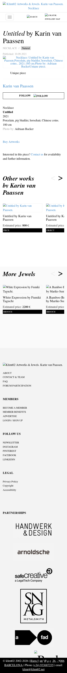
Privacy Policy (10, 481)
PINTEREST (9, 451)
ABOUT (7, 373)
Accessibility (9, 490)
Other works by (19, 185)
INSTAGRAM (10, 446)
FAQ (5, 381)
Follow (26, 95)
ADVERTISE (10, 416)
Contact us (37, 154)
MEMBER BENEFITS (14, 411)
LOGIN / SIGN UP (13, 420)
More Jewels (20, 273)
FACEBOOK (9, 455)
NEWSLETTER (11, 442)
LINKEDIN (9, 459)
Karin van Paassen (18, 85)
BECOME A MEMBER (15, 407)
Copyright (8, 485)
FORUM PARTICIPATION (17, 385)
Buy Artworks (11, 142)
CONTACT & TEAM (14, 377)
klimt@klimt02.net (33, 669)
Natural (26, 48)
